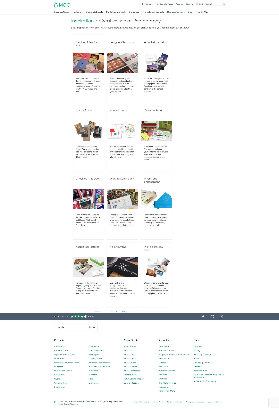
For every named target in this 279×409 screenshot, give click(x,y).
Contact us (198, 346)
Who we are (164, 358)
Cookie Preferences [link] (215, 402)
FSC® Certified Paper (133, 378)
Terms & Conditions (141, 402)
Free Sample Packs (164, 4)
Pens (91, 378)
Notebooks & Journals (99, 366)
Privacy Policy (158, 402)
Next (123, 311)
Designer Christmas (122, 42)
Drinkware (93, 383)
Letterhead (94, 346)
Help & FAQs (202, 12)
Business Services (176, 12)
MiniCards (59, 358)
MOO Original (130, 366)
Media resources (166, 350)
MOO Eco (128, 350)
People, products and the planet (174, 354)
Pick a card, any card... (153, 248)
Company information (195, 402)
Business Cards (61, 12)
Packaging (163, 387)
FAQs (196, 358)
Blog (190, 12)
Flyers (57, 378)
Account (179, 4)
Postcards (78, 12)
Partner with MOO (167, 391)
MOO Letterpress (132, 370)
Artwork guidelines (202, 362)
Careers (162, 362)
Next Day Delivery (202, 354)
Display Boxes (95, 358)
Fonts (169, 402)
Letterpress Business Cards (66, 362)
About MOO (164, 346)
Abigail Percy (84, 110)
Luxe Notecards (96, 350)
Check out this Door (88, 178)
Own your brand (153, 110)
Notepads (93, 370)
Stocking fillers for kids (86, 44)
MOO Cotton (130, 362)
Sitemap (179, 402)
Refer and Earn (200, 370)
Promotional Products (153, 12)
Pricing (197, 350)
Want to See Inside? (122, 178)
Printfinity (163, 378)
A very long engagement (152, 180)
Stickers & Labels (94, 12)
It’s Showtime (118, 247)
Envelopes (94, 354)
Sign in (189, 4)
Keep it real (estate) (87, 247)
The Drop (163, 366)
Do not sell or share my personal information (209, 375)
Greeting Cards (61, 383)
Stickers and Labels (63, 370)
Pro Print (163, 374)
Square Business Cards (64, 354)
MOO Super (129, 358)
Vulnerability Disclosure (205, 381)
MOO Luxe (129, 354)
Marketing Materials (116, 12)
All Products (59, 346)
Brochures (59, 374)
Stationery (134, 12)
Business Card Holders (99, 362)
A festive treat (118, 110)
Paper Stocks (130, 346)
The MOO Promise (167, 383)
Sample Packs (130, 374)
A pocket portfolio (155, 42)
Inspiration (82, 21)
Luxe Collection (131, 383)
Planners (93, 374)
